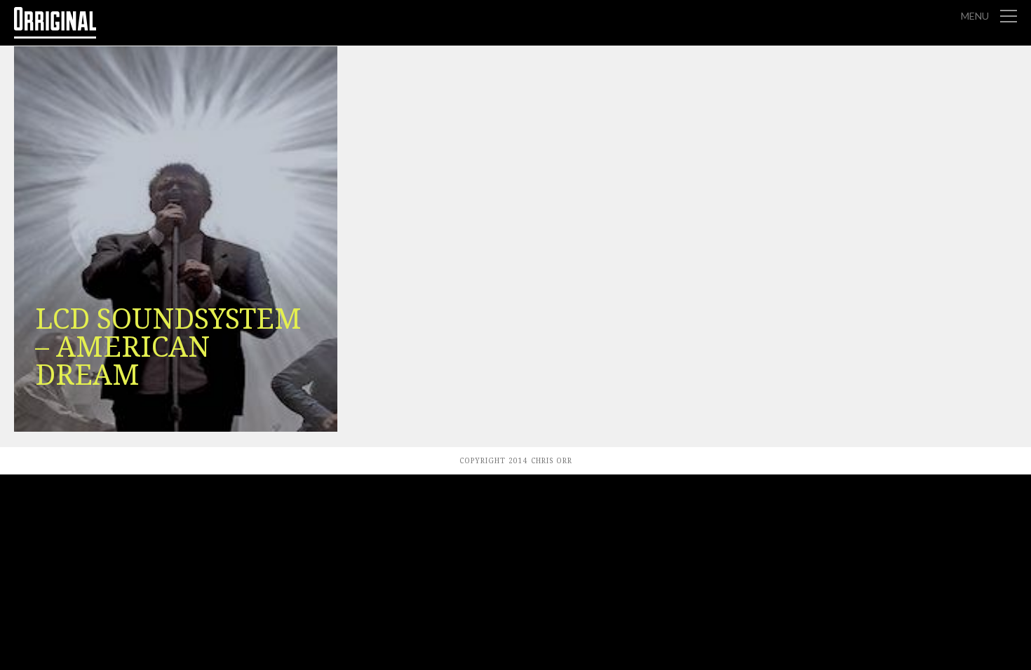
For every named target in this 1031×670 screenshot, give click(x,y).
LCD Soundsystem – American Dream (168, 347)
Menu (975, 16)
